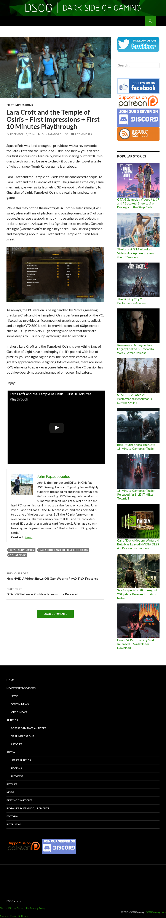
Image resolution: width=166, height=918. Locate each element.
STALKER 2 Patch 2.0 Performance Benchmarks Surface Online (134, 398)
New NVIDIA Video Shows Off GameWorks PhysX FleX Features (52, 576)
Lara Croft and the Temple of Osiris (64, 549)
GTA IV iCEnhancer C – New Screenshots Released (42, 591)
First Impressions (19, 105)
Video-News (19, 712)
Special (11, 752)
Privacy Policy (38, 908)
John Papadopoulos (54, 134)
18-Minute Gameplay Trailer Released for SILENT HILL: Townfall (136, 494)
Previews (17, 776)
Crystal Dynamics (22, 549)
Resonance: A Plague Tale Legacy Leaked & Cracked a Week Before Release (135, 349)
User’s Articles (21, 760)
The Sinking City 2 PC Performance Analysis (132, 301)
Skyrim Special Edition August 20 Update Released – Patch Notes (137, 594)
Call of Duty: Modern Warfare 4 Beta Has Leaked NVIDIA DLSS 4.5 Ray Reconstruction (138, 544)
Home (10, 680)
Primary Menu (161, 21)
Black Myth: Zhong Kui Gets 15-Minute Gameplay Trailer (136, 446)
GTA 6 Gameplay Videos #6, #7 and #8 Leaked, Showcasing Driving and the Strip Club (138, 203)
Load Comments (55, 613)
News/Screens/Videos (20, 688)
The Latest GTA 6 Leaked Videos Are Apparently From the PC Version (136, 253)
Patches (11, 784)
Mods (10, 792)
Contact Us (23, 908)
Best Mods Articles (19, 800)
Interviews (13, 824)
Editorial (12, 816)
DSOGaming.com (156, 912)
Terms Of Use (8, 908)
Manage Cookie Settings (14, 916)
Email (28, 537)
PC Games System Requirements (27, 808)
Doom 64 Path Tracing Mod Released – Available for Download (135, 644)
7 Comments (83, 134)
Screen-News (20, 704)
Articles (12, 720)
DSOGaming (13, 901)
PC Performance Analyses (28, 728)
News (14, 696)
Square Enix (18, 555)
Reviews (16, 768)
